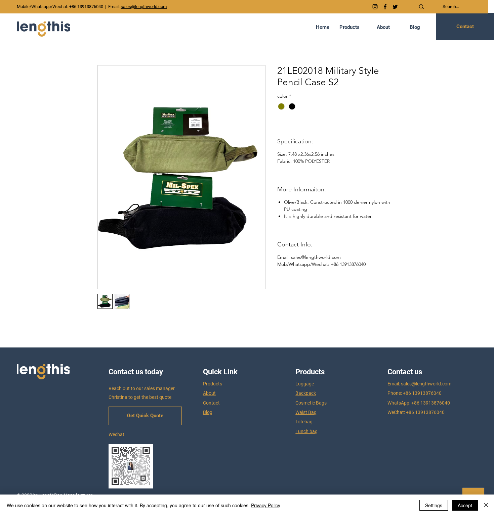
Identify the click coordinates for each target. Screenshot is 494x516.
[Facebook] (385, 6)
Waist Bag (306, 412)
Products (212, 383)
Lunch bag (306, 431)
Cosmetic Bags (311, 403)
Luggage (304, 383)
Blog (207, 412)
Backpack (305, 393)
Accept (465, 505)
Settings (433, 505)
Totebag (304, 421)
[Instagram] (375, 6)
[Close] (486, 505)
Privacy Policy (265, 505)
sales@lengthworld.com (426, 383)
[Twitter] (395, 6)
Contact (211, 403)
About (209, 393)
